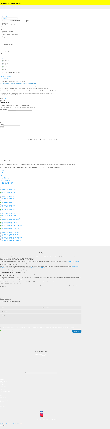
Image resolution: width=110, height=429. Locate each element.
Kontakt (4, 28)
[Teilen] (3, 425)
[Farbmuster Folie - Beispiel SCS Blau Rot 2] (9, 232)
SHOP (3, 31)
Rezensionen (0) (4, 78)
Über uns (4, 25)
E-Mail (1, 124)
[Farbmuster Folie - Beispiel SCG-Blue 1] (8, 222)
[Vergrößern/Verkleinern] (0, 425)
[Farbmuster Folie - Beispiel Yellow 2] (8, 211)
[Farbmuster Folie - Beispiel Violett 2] (8, 206)
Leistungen (5, 17)
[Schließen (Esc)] (4, 425)
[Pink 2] (7, 198)
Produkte (4, 9)
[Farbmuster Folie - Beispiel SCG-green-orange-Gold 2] (12, 226)
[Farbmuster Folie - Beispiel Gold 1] (7, 192)
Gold (2, 170)
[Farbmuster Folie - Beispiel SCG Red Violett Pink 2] (11, 230)
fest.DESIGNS (54, 419)
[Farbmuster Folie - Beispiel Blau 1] (7, 189)
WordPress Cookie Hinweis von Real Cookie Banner (11, 423)
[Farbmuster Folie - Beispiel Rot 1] (7, 201)
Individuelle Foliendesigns (5, 391)
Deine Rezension (4, 119)
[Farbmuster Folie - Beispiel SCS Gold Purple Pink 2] (11, 235)
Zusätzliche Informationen (6, 76)
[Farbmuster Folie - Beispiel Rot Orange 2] (9, 215)
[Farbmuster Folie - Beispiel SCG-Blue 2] (8, 223)
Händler (4, 32)
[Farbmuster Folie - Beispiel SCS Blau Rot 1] (9, 234)
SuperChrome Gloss (7, 182)
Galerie (4, 26)
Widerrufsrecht (3, 397)
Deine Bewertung (4, 109)
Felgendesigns (6, 12)
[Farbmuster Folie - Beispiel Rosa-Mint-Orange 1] (10, 219)
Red (2, 174)
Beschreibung (4, 74)
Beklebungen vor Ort (8, 18)
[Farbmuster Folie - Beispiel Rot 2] (7, 202)
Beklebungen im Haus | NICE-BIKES (38, 267)
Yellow (3, 177)
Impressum (2, 404)
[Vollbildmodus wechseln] (1, 425)
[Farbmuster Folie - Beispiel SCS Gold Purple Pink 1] (11, 237)
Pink (2, 172)
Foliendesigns (6, 10)
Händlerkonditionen (4, 400)
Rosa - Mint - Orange (7, 180)
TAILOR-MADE (5, 15)
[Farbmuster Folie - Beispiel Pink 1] (7, 196)
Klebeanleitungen (7, 21)
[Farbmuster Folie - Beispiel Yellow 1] (8, 209)
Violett (3, 175)
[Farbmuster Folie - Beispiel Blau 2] (7, 188)
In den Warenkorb (9, 44)
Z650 (5, 98)
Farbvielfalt (23, 40)
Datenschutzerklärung (11, 327)
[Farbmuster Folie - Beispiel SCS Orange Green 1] (10, 240)
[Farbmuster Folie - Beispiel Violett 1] (8, 205)
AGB (1, 395)
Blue (2, 169)
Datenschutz (2, 406)
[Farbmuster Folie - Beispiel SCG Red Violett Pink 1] (11, 228)
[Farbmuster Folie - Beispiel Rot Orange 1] (9, 213)
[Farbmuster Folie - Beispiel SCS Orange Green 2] (10, 238)
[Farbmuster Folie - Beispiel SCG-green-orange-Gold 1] (12, 225)
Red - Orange (5, 179)
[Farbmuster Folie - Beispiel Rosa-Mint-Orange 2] (10, 218)
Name (1, 122)
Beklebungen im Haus (8, 20)
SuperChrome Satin (7, 183)
